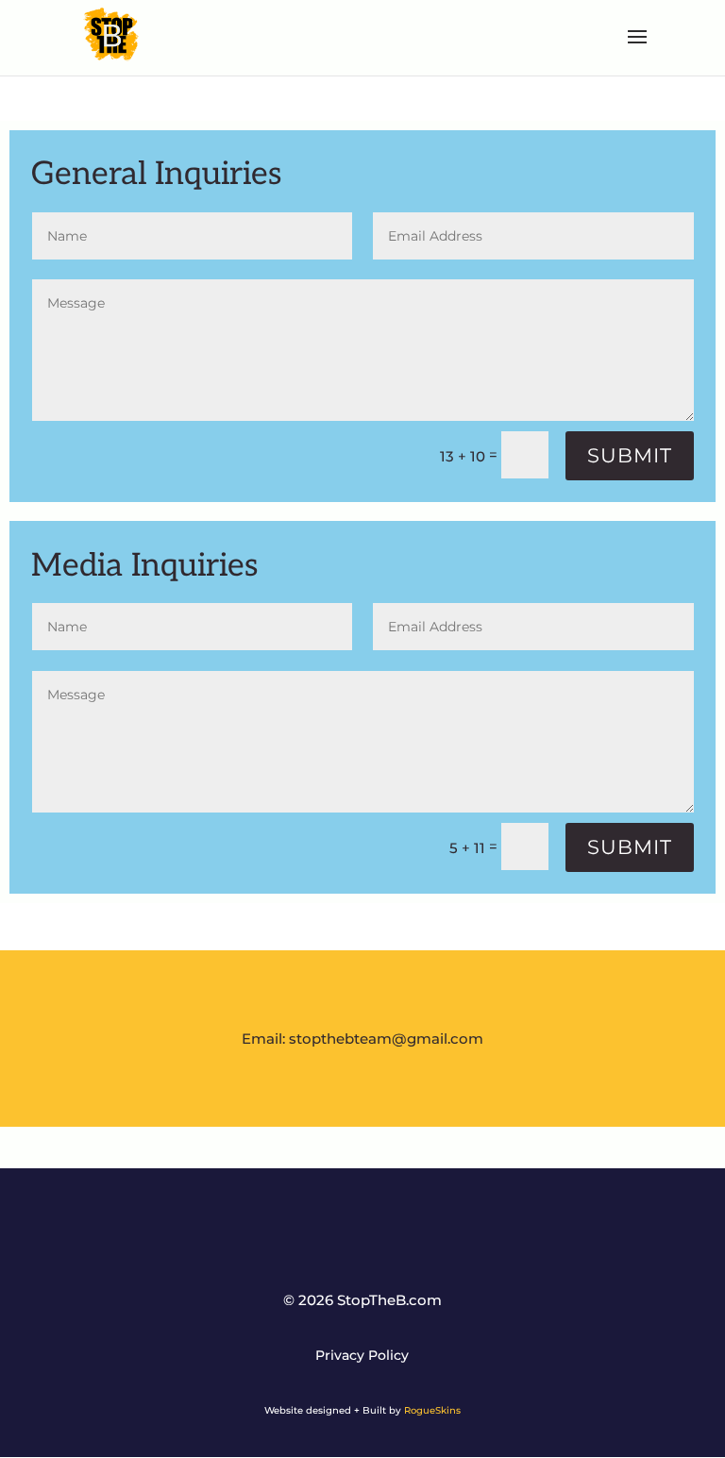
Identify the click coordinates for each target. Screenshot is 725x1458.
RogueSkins (432, 1410)
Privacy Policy (362, 1356)
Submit (629, 455)
